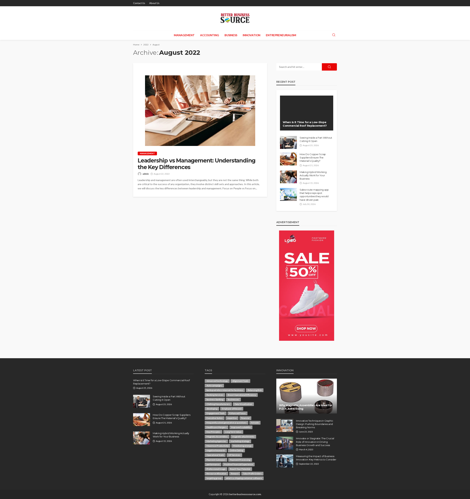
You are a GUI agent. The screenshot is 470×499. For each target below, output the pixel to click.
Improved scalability (241, 427)
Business (231, 35)
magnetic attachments (243, 436)
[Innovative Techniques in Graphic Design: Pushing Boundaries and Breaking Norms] (284, 425)
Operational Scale (215, 455)
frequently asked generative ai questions (227, 422)
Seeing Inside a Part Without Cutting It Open (316, 139)
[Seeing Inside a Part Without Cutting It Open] (288, 142)
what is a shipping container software (244, 478)
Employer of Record (231, 408)
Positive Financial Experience (238, 464)
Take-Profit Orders (252, 473)
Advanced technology (217, 381)
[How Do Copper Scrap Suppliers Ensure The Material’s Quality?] (288, 159)
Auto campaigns (214, 385)
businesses (233, 399)
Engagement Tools (216, 413)
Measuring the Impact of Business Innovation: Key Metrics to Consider (316, 458)
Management (184, 35)
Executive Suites (215, 418)
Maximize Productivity (218, 445)
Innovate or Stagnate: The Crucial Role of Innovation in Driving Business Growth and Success (315, 441)
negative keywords (216, 450)
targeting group (214, 478)
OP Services (234, 455)
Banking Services (215, 395)
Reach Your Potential (240, 469)
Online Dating (236, 450)
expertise (232, 418)
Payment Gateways (216, 459)
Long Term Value (233, 431)
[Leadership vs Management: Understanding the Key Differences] (200, 104)
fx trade (255, 422)
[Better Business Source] (235, 18)
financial (245, 418)
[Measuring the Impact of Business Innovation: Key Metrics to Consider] (284, 461)
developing (212, 408)
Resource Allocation (216, 473)
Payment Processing (240, 459)
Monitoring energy (242, 445)
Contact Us (139, 3)
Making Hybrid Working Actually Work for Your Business (313, 175)
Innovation (251, 35)
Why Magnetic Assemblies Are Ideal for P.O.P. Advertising (305, 407)
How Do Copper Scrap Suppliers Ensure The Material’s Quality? (313, 157)
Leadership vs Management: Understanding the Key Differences (196, 164)
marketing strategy (240, 441)
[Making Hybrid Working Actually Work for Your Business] (288, 176)
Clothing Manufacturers (218, 404)
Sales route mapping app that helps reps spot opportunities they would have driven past (314, 194)
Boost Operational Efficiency (242, 395)
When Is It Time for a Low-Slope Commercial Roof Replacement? (305, 124)
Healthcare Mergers (217, 427)
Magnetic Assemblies (217, 436)
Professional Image (216, 469)
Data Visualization (243, 404)
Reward (234, 473)
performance (213, 464)
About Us (154, 3)
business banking (215, 399)
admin (146, 173)
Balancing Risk (255, 390)
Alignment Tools (240, 381)
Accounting (209, 35)
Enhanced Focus (237, 413)
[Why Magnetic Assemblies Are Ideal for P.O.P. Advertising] (306, 396)
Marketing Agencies (216, 441)
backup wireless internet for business (225, 390)
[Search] (334, 35)
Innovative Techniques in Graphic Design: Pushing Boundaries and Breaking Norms (314, 424)
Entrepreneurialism (281, 35)
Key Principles (213, 431)
